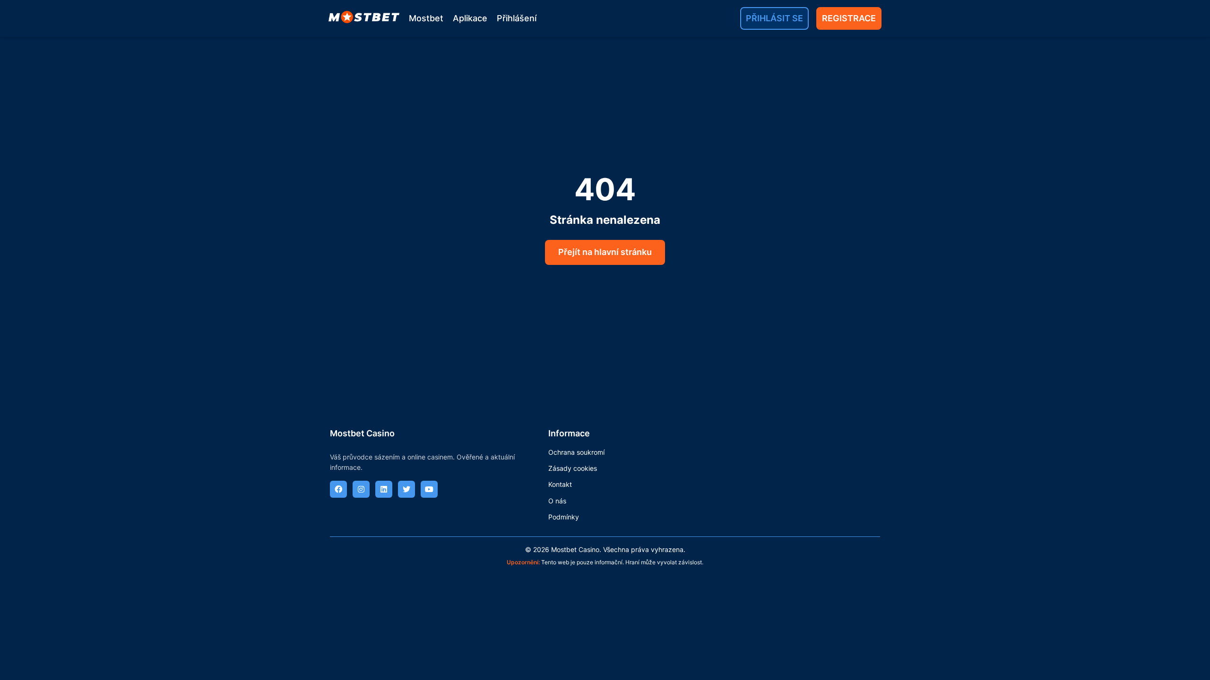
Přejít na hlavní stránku (605, 252)
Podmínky (563, 517)
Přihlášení (516, 18)
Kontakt (560, 484)
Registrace (849, 18)
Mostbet (426, 18)
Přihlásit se (774, 18)
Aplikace (470, 18)
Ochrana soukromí (576, 452)
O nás (557, 501)
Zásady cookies (572, 468)
